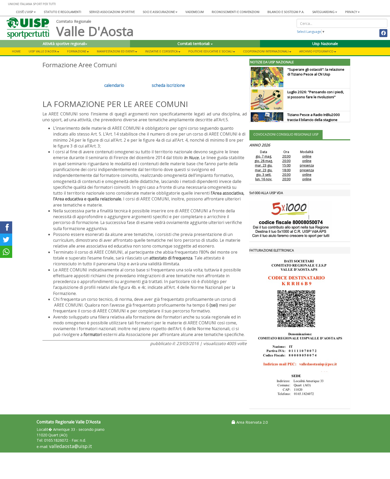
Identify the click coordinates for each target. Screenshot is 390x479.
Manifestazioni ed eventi (116, 51)
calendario (114, 85)
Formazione (76, 51)
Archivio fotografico (316, 51)
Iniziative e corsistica (161, 51)
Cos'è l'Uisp (24, 12)
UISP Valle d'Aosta (43, 51)
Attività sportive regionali (64, 43)
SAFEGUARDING (323, 12)
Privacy (351, 12)
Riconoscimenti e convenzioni (235, 12)
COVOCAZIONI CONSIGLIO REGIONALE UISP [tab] (286, 134)
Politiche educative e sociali (210, 51)
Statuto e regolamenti (62, 12)
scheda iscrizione (168, 85)
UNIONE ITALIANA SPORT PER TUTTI (32, 4)
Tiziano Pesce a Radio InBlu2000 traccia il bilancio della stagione (313, 117)
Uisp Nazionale (325, 43)
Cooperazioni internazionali (266, 51)
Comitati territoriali (194, 43)
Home (16, 51)
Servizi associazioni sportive (112, 12)
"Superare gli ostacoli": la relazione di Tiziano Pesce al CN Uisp (315, 72)
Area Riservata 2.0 (251, 422)
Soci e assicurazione (159, 12)
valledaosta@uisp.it (70, 446)
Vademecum (194, 12)
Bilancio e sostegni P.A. (285, 12)
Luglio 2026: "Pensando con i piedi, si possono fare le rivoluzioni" (315, 94)
